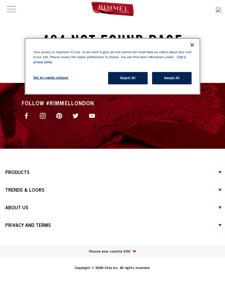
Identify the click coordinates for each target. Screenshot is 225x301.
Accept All (172, 78)
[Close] (192, 44)
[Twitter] (76, 115)
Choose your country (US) (109, 251)
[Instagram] (43, 115)
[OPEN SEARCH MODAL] (218, 9)
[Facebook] (26, 115)
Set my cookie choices (51, 78)
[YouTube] (92, 115)
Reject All (128, 78)
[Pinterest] (59, 115)
